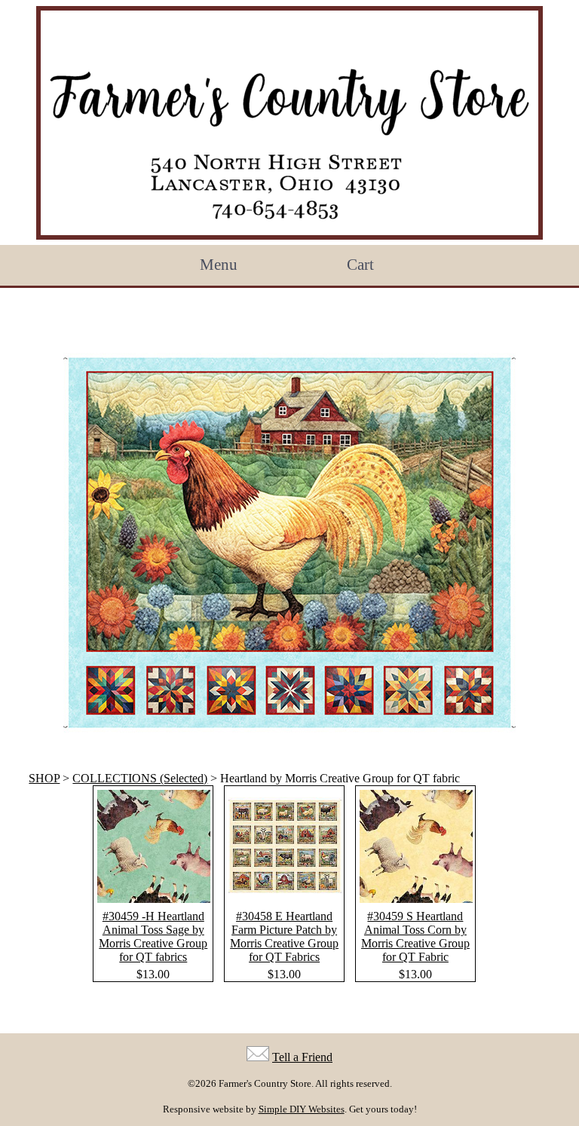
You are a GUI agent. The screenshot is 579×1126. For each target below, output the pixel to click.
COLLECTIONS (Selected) (139, 778)
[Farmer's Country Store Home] (290, 123)
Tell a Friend (302, 1057)
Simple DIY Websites (302, 1109)
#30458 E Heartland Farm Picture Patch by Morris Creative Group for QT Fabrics (284, 936)
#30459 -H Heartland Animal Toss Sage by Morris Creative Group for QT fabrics (153, 936)
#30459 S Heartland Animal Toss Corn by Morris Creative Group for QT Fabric (415, 936)
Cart (360, 264)
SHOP (44, 778)
